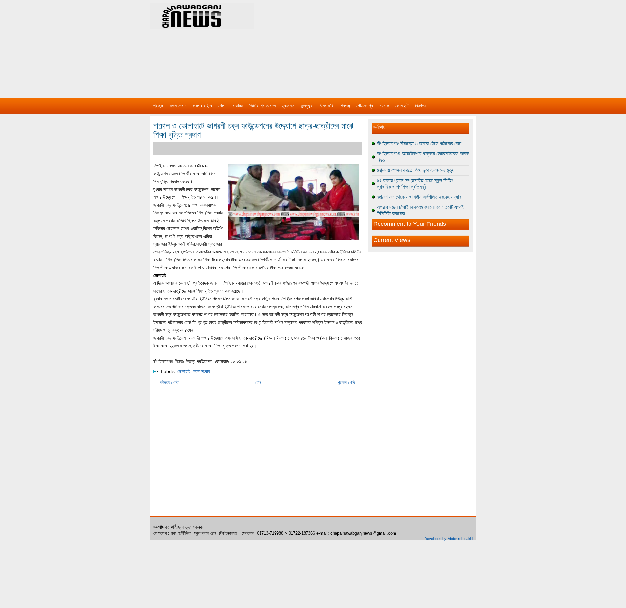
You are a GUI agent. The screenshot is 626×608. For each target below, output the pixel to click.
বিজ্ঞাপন (420, 105)
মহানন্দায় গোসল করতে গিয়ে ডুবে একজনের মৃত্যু (415, 170)
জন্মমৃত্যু (306, 105)
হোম (258, 382)
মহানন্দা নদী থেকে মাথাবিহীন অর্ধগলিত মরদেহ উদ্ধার (419, 197)
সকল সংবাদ (178, 105)
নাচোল (384, 105)
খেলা (221, 105)
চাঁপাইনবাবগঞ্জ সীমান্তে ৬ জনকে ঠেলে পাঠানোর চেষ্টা (419, 143)
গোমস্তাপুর (364, 105)
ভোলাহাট (402, 105)
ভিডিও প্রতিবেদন (262, 105)
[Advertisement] (381, 45)
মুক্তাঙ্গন (288, 105)
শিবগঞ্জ (345, 105)
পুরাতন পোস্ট (346, 382)
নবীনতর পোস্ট (169, 382)
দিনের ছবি (326, 105)
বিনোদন (237, 105)
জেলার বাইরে (202, 105)
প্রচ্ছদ (158, 105)
